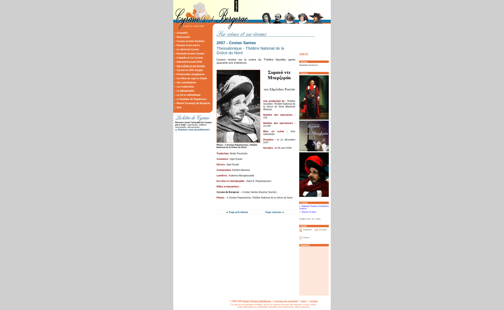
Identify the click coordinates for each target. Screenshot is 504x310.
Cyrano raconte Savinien (190, 41)
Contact (313, 301)
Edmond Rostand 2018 (189, 62)
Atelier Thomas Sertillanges (257, 301)
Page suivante (273, 212)
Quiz (179, 107)
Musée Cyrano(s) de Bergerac (193, 103)
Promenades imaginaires (191, 74)
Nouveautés (183, 37)
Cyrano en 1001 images (190, 70)
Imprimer (307, 229)
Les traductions (185, 86)
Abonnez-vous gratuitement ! (194, 129)
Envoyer (323, 229)
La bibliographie (185, 90)
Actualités (182, 33)
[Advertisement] (285, 6)
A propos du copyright (286, 301)
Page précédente (238, 212)
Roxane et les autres (188, 45)
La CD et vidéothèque (189, 95)
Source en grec (309, 212)
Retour (306, 237)
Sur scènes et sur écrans (191, 66)
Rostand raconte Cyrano (190, 53)
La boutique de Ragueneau (191, 99)
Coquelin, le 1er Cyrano (190, 57)
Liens (304, 301)
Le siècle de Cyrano (188, 49)
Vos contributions (186, 82)
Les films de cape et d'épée (192, 78)
